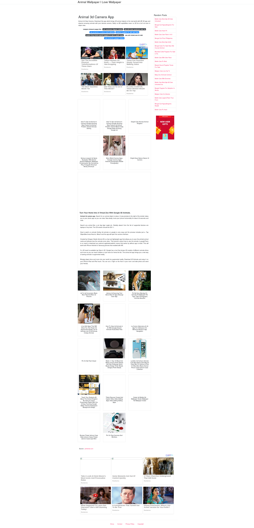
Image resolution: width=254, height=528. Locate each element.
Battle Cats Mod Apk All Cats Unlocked (164, 20)
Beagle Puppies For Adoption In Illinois (165, 89)
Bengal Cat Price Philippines (163, 38)
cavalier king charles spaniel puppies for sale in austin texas (104, 35)
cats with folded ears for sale (134, 35)
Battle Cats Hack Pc (161, 31)
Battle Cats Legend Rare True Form (164, 99)
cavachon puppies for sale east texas (127, 32)
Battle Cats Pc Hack (161, 110)
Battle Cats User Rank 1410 (163, 34)
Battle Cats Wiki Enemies (162, 78)
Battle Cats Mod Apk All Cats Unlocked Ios (164, 83)
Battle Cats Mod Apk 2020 (163, 42)
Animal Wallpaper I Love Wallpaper (99, 2)
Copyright (141, 524)
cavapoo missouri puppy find (92, 29)
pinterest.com (89, 449)
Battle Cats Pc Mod (161, 61)
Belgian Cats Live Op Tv (162, 71)
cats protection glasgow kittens (114, 38)
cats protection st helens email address (102, 32)
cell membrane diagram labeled (113, 29)
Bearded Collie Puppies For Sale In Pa (165, 53)
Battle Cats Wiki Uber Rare (163, 58)
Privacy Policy (130, 524)
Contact (119, 524)
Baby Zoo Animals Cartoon (163, 75)
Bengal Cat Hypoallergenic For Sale (164, 26)
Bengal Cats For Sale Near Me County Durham (164, 47)
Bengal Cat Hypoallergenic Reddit (163, 105)
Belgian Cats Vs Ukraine (162, 94)
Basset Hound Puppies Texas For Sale (164, 66)
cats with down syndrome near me (134, 29)
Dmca (112, 524)
